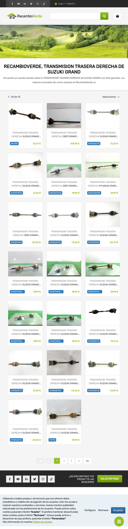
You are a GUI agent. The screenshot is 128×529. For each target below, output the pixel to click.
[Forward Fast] (88, 461)
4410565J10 (94, 143)
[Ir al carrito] (118, 16)
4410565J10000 (56, 390)
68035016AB (55, 193)
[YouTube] (18, 3)
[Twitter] (31, 3)
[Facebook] (12, 3)
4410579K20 (16, 193)
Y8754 (52, 440)
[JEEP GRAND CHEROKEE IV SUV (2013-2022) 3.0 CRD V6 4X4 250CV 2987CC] (64, 165)
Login (61, 3)
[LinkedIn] (25, 3)
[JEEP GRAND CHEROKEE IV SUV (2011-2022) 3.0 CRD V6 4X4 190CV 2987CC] (25, 214)
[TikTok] (43, 3)
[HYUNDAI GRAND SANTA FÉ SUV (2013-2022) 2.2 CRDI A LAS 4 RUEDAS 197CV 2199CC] (103, 165)
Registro (70, 3)
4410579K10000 (18, 292)
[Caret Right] (79, 461)
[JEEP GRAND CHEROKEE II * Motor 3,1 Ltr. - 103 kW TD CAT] (64, 115)
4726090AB (16, 242)
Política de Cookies (42, 521)
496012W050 (94, 193)
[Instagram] (37, 3)
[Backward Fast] (41, 461)
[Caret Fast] (49, 461)
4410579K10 (93, 242)
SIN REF (14, 143)
